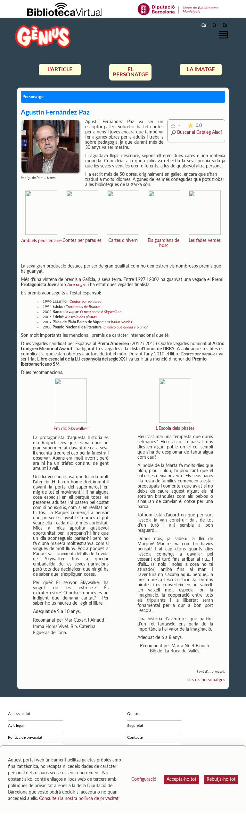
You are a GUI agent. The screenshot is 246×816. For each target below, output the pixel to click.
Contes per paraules (82, 240)
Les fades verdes (205, 240)
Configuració (143, 779)
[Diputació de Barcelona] (178, 9)
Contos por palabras (85, 301)
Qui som (134, 714)
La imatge (201, 69)
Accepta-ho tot (181, 779)
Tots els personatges (205, 680)
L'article (59, 69)
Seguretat (135, 725)
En (225, 25)
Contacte (135, 737)
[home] (42, 36)
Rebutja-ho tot (221, 779)
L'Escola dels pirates (175, 428)
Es (214, 25)
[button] (225, 35)
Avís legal (16, 725)
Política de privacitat (25, 737)
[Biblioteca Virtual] (64, 9)
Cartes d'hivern (123, 240)
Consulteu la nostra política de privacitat (79, 798)
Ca (203, 25)
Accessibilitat (19, 714)
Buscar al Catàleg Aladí (199, 132)
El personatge (130, 72)
